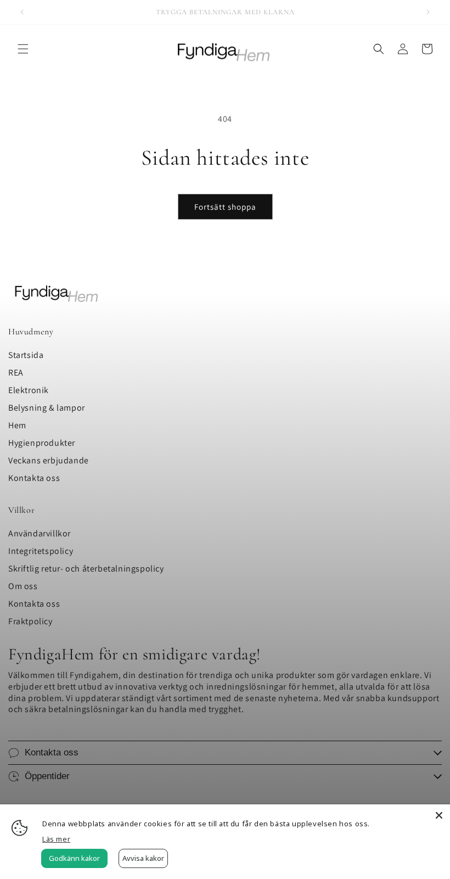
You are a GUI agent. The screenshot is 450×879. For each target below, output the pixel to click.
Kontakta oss (34, 478)
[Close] (439, 815)
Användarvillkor (39, 533)
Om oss (23, 586)
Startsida (25, 355)
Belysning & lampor (46, 407)
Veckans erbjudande (48, 460)
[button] (23, 49)
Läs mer (56, 839)
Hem (17, 425)
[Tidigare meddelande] (22, 12)
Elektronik (28, 390)
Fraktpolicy (30, 621)
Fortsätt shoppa (225, 206)
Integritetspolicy (40, 551)
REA (16, 372)
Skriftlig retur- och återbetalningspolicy (86, 568)
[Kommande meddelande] (428, 12)
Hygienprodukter (41, 443)
